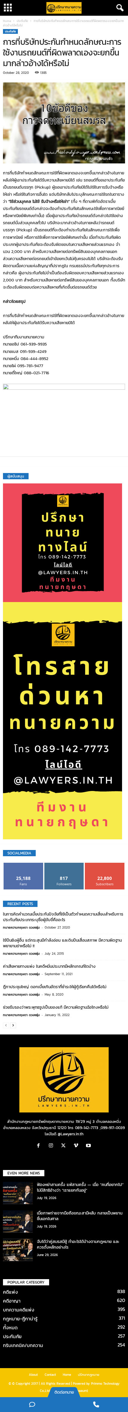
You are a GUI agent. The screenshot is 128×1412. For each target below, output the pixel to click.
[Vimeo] (77, 1146)
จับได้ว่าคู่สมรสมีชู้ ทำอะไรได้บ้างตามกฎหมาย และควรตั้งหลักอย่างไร (78, 1244)
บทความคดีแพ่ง (18, 1309)
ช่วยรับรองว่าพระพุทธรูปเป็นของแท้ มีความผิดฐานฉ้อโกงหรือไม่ (55, 1007)
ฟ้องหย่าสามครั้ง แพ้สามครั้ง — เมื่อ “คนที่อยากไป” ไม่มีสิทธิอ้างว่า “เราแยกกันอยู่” (80, 1187)
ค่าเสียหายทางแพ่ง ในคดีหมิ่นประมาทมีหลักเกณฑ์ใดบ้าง (49, 966)
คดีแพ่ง (10, 1291)
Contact (50, 1374)
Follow (64, 865)
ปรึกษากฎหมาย (88, 1374)
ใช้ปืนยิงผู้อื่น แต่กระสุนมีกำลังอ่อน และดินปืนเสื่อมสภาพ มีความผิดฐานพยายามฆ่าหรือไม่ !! (62, 943)
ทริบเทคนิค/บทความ (23, 1345)
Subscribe (104, 865)
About (33, 1374)
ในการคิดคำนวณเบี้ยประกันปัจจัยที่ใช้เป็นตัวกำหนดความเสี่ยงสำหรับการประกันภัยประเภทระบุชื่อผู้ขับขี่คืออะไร (63, 917)
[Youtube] (89, 1146)
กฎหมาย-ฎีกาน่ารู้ (20, 1318)
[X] (65, 1146)
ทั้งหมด (10, 1327)
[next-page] (13, 1025)
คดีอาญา (12, 1300)
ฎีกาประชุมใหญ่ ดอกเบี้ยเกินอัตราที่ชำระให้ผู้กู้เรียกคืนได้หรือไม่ (54, 987)
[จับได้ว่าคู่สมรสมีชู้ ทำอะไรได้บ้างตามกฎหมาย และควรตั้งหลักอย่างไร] (18, 1250)
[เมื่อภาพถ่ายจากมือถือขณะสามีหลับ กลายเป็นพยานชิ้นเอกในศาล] (18, 1221)
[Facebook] (40, 1146)
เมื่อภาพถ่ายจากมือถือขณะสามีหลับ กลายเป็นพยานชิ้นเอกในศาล (79, 1216)
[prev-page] (6, 1025)
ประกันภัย (22, 21)
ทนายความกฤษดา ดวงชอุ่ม (21, 927)
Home (7, 21)
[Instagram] (52, 1146)
